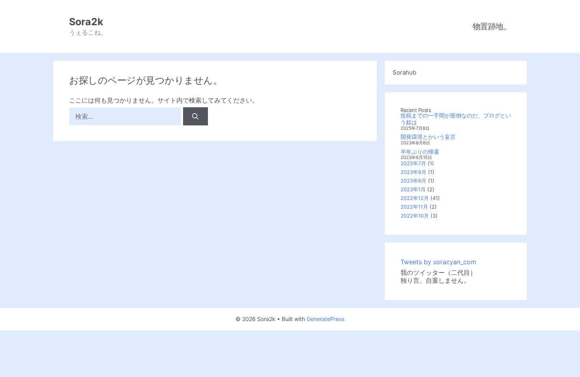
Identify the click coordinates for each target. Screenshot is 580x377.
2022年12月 (414, 198)
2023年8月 (413, 172)
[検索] (195, 116)
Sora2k (86, 22)
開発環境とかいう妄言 (428, 136)
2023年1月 (413, 189)
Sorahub (404, 72)
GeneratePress (325, 318)
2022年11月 (414, 206)
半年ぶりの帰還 (419, 151)
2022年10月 (414, 216)
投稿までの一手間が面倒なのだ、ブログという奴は (455, 118)
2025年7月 (413, 163)
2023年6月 (413, 180)
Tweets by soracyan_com (438, 262)
